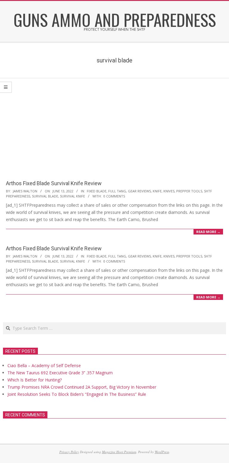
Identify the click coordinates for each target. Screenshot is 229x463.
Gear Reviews (139, 191)
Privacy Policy (69, 452)
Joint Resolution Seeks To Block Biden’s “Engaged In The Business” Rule (76, 394)
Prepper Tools (189, 191)
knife (157, 191)
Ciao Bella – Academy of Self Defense (44, 365)
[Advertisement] (114, 123)
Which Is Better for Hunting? (34, 380)
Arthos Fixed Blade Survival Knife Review (54, 183)
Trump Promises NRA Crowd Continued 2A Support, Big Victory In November (81, 387)
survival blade (45, 196)
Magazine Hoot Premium (119, 452)
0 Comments (114, 196)
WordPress (162, 452)
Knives (168, 191)
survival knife (72, 196)
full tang (117, 191)
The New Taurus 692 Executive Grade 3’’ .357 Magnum (60, 372)
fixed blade (96, 191)
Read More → (208, 231)
